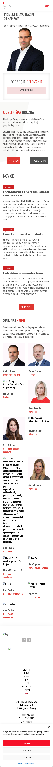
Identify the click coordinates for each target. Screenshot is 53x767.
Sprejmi (26, 743)
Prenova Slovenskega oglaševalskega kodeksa (23, 234)
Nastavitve (26, 757)
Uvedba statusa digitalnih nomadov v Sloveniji (23, 272)
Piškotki (20, 763)
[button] (49, 726)
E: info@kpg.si (26, 721)
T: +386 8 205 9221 (26, 715)
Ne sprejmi (26, 750)
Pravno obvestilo (29, 763)
